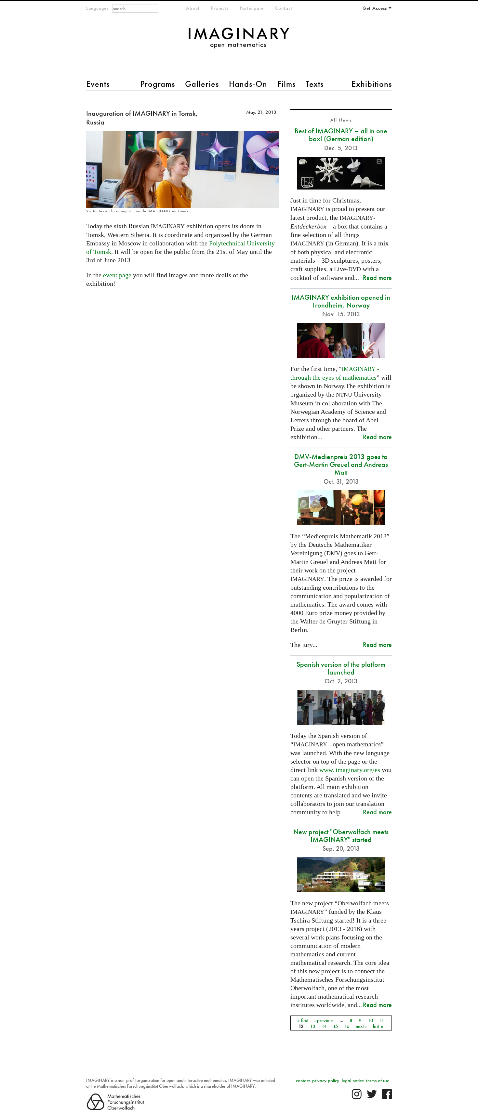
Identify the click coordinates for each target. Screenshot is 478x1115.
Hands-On (248, 84)
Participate (252, 8)
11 (381, 1020)
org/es (349, 769)
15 (335, 1026)
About (193, 8)
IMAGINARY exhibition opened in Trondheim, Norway (341, 301)
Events (98, 84)
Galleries (202, 84)
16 (347, 1026)
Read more (377, 277)
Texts (315, 84)
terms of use (377, 1080)
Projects (219, 8)
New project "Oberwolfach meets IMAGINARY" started (341, 835)
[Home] (239, 41)
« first (302, 1020)
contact (303, 1080)
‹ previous (323, 1020)
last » (378, 1026)
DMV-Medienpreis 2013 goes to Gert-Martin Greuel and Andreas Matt (341, 464)
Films (286, 84)
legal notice (353, 1080)
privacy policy (325, 1080)
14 (324, 1026)
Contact (283, 8)
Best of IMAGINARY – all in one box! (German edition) (341, 134)
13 (312, 1026)
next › (361, 1026)
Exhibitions (372, 84)
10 (370, 1020)
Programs (157, 84)
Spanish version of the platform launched (341, 668)
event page (117, 275)
